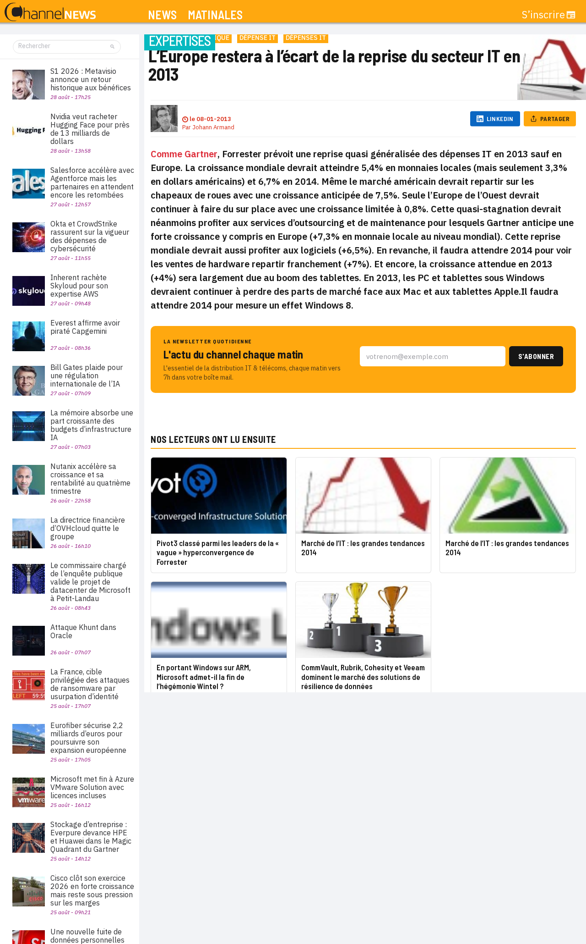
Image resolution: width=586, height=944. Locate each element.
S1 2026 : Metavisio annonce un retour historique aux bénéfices (90, 79)
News (162, 15)
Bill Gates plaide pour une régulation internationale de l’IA (86, 375)
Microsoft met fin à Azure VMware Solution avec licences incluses (92, 787)
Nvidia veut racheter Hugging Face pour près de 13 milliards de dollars (90, 129)
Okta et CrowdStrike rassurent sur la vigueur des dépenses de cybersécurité (89, 236)
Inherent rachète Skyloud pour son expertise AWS (79, 285)
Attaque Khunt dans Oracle (83, 631)
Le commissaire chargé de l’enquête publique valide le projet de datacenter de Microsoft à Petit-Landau (90, 582)
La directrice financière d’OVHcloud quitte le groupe (87, 528)
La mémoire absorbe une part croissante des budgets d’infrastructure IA (91, 425)
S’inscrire (543, 14)
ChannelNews (50, 12)
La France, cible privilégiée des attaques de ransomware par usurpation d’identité (90, 684)
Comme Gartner (184, 154)
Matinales (215, 15)
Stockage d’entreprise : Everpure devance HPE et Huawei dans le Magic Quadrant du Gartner (90, 837)
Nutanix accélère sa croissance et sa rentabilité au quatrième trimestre (90, 479)
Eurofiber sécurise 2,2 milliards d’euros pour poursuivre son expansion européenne (88, 738)
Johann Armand (213, 127)
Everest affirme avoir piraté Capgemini (85, 327)
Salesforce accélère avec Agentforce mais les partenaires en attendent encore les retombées (92, 182)
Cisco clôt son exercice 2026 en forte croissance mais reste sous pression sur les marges (92, 890)
